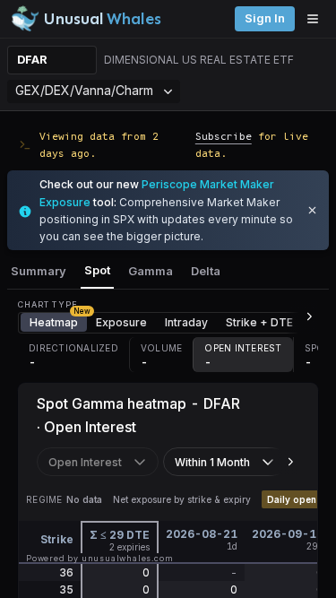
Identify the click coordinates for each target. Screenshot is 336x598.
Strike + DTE (259, 322)
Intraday (186, 322)
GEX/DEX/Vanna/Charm (84, 90)
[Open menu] (317, 18)
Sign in (265, 18)
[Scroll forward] (302, 317)
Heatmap (58, 321)
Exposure (121, 322)
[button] (73, 354)
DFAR (32, 59)
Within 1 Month (212, 462)
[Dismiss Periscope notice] (312, 210)
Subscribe (223, 136)
